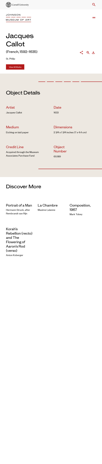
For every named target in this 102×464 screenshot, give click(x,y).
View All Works (15, 66)
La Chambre (48, 205)
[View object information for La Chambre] (51, 199)
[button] (93, 5)
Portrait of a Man (19, 205)
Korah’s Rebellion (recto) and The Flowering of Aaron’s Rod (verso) (19, 240)
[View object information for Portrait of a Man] (19, 199)
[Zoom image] (88, 53)
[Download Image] (93, 53)
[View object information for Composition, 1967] (83, 199)
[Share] (81, 53)
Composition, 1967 (80, 207)
